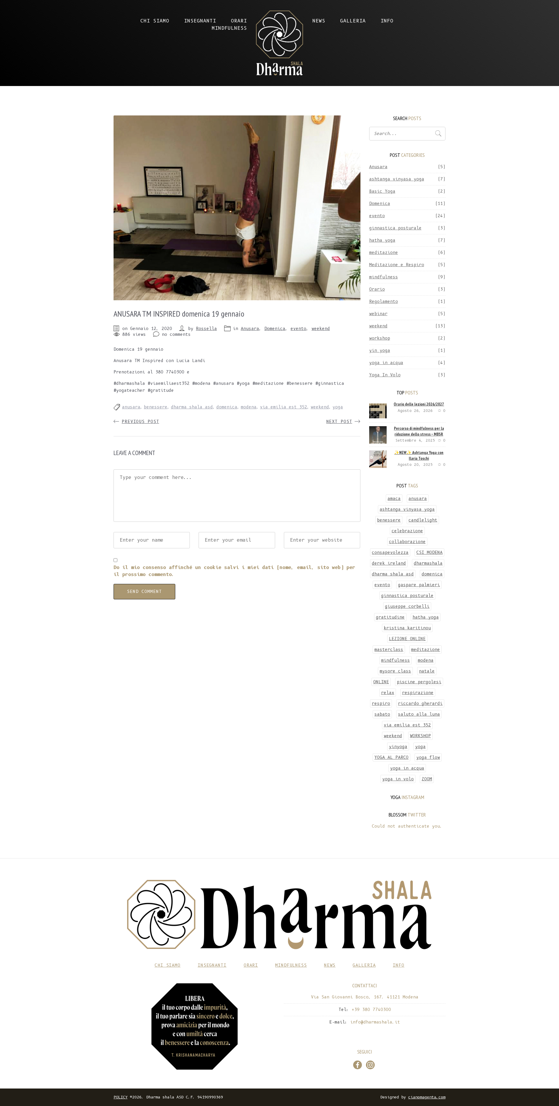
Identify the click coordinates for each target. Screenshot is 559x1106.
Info (387, 21)
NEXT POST (339, 421)
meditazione (383, 252)
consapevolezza (390, 552)
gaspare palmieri (419, 584)
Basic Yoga (382, 191)
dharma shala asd (192, 407)
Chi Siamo (154, 21)
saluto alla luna (419, 714)
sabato (382, 714)
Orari (239, 21)
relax (387, 692)
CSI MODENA (429, 552)
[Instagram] (370, 1065)
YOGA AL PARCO (391, 757)
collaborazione (407, 541)
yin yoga (379, 350)
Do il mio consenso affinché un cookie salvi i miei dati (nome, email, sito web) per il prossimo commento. (234, 571)
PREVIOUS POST (140, 421)
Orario (377, 289)
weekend (321, 328)
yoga (337, 407)
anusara (131, 407)
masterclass (388, 649)
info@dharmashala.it (217, 372)
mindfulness (383, 277)
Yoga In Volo (385, 375)
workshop (379, 338)
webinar (378, 313)
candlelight (422, 520)
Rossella (206, 328)
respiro (381, 703)
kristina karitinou (407, 628)
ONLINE (381, 681)
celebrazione (407, 530)
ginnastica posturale (395, 228)
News (318, 21)
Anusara (250, 328)
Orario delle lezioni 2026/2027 (419, 404)
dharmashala (428, 563)
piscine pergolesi (419, 681)
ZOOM (427, 779)
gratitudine (390, 617)
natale (427, 671)
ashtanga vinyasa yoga (396, 179)
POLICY (121, 1097)
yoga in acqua (386, 362)
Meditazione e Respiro (396, 264)
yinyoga (398, 746)
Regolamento (383, 301)
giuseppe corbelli (407, 606)
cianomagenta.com (426, 1097)
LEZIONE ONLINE (407, 638)
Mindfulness (229, 28)
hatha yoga (382, 240)
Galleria (353, 21)
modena (248, 407)
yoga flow (428, 757)
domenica (226, 407)
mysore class (395, 671)
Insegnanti (200, 21)
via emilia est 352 (283, 407)
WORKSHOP (420, 735)
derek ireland (389, 563)
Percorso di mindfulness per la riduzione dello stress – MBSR (419, 431)
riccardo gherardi (420, 703)
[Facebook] (357, 1065)
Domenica (274, 328)
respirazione (418, 692)
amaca (394, 498)
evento (298, 328)
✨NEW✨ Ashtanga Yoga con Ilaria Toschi (418, 455)
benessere (155, 407)
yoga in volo (398, 779)
